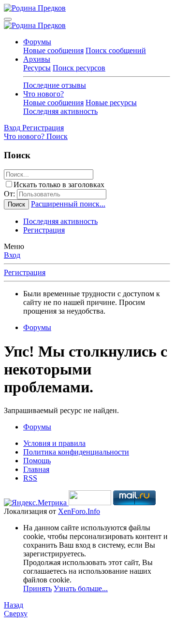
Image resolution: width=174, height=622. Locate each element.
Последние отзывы (54, 85)
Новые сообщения (53, 50)
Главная (36, 469)
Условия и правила (54, 443)
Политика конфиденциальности (76, 452)
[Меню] (8, 19)
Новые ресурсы (111, 102)
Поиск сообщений (116, 50)
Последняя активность (60, 111)
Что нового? (43, 94)
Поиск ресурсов (79, 68)
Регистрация (44, 230)
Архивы (36, 59)
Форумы (37, 42)
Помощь (37, 460)
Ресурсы (37, 68)
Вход (12, 255)
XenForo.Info (79, 511)
